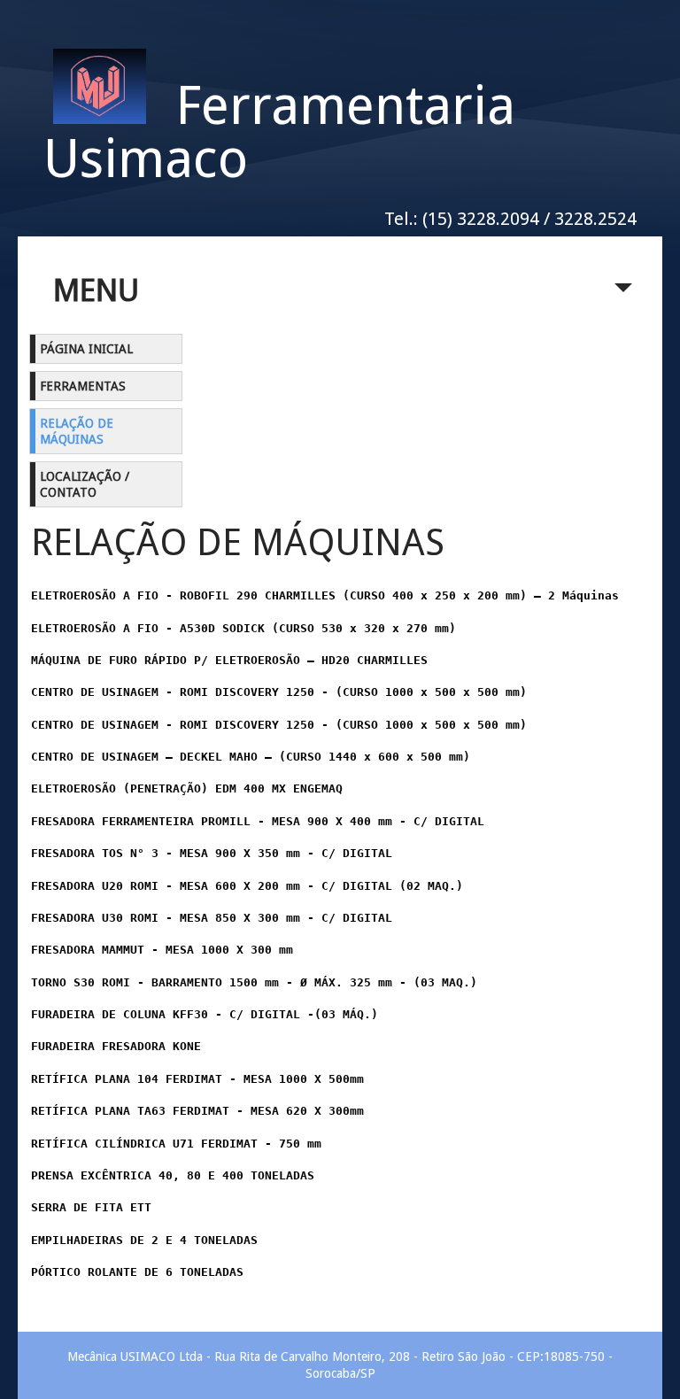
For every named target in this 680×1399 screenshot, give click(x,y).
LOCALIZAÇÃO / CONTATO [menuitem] (84, 484)
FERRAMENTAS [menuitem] (83, 386)
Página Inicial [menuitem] (86, 349)
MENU (96, 290)
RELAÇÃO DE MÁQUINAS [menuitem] (76, 431)
